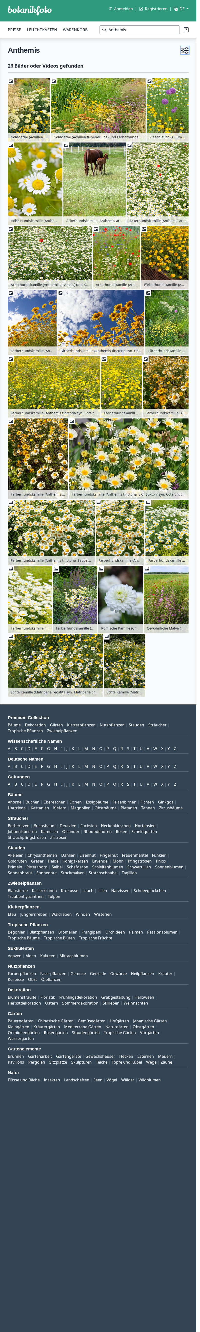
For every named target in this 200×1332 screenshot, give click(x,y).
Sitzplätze (58, 1062)
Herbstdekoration (24, 1003)
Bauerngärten (21, 1021)
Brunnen (16, 1056)
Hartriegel (17, 808)
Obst (32, 979)
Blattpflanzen (42, 932)
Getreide (98, 973)
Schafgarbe (77, 867)
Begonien (16, 932)
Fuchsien (88, 825)
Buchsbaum (45, 825)
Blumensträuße (22, 997)
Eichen (76, 802)
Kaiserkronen (44, 890)
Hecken (126, 1056)
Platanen (129, 808)
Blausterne (18, 890)
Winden (83, 914)
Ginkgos (165, 802)
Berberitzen (19, 825)
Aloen (31, 955)
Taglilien (129, 872)
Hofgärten (119, 1021)
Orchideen (115, 932)
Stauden (136, 725)
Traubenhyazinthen (26, 896)
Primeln (15, 867)
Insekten (52, 1080)
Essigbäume (97, 802)
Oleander (71, 831)
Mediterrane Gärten (82, 1026)
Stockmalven (73, 872)
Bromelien (67, 932)
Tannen (148, 808)
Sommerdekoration (80, 1003)
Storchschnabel (103, 872)
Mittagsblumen (74, 955)
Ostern (51, 1003)
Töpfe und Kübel (127, 1062)
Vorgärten (149, 1032)
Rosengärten (56, 1032)
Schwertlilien (139, 867)
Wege (151, 1062)
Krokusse (69, 890)
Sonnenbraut (20, 872)
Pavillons (16, 1062)
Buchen (33, 802)
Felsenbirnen (124, 802)
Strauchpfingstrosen (27, 837)
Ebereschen (54, 802)
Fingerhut (109, 855)
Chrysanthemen (42, 855)
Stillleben (111, 1003)
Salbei (57, 867)
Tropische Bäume (24, 938)
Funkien (159, 855)
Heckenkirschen (116, 825)
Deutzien (68, 825)
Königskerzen (75, 861)
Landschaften (76, 1080)
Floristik (47, 997)
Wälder (127, 1080)
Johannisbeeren (22, 831)
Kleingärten (18, 1026)
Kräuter (165, 973)
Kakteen (47, 955)
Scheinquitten (144, 831)
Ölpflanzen (51, 979)
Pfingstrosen (140, 861)
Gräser (37, 861)
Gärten (56, 725)
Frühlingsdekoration (78, 997)
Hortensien (145, 825)
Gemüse (78, 973)
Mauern (165, 1056)
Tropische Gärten (120, 1032)
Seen (97, 1080)
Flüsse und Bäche (24, 1080)
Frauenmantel (135, 855)
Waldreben (61, 914)
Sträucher (157, 725)
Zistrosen (59, 837)
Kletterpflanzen (81, 725)
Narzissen (120, 890)
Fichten (147, 802)
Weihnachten (136, 1003)
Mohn (118, 861)
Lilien (102, 890)
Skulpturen (81, 1062)
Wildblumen (150, 1080)
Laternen (145, 1056)
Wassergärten (21, 1038)
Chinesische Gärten (56, 1021)
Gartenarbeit (40, 1056)
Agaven (14, 955)
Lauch (87, 890)
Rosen (121, 831)
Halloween (144, 997)
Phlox (161, 861)
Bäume (14, 725)
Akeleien (15, 855)
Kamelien (49, 831)
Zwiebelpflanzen (62, 730)
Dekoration (35, 725)
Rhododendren (98, 831)
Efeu (12, 914)
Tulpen (54, 896)
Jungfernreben (33, 914)
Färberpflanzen (22, 973)
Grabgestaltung (115, 997)
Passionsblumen (162, 932)
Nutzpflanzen (112, 725)
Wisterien (103, 914)
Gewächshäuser (100, 1056)
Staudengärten (86, 1032)
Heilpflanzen (142, 973)
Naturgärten (117, 1026)
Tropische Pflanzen (25, 730)
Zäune (166, 1062)
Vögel (112, 1080)
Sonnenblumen (169, 867)
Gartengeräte (68, 1056)
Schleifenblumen (107, 867)
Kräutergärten (46, 1026)
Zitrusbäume (171, 808)
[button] (185, 50)
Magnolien (80, 808)
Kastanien (40, 808)
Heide (53, 861)
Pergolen (36, 1062)
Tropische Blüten (59, 938)
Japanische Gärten (150, 1021)
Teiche (102, 1062)
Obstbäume (106, 808)
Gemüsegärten (92, 1021)
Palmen (136, 932)
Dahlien (68, 855)
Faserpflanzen (53, 973)
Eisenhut (88, 855)
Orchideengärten (24, 1032)
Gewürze (118, 973)
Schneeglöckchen (150, 890)
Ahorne (14, 802)
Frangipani (91, 932)
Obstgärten (143, 1026)
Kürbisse (16, 979)
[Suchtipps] (186, 29)
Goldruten (17, 861)
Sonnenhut (46, 872)
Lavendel (100, 861)
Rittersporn (37, 867)
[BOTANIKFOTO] (30, 11)
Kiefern (60, 808)
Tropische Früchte (95, 938)
